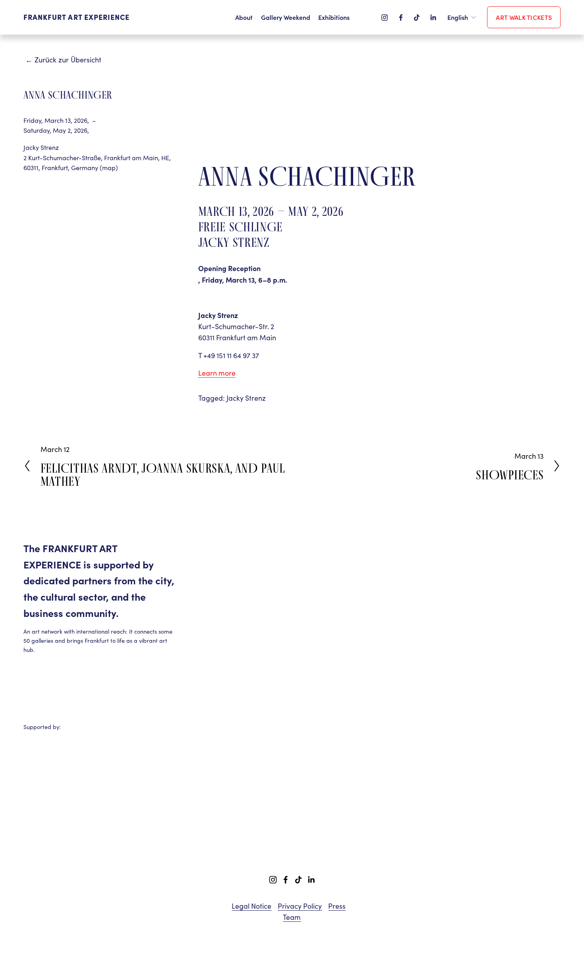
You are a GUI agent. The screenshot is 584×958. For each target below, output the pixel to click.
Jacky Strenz (246, 398)
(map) (109, 167)
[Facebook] (401, 17)
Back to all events (29, 61)
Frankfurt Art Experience (76, 17)
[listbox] (462, 17)
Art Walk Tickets (524, 17)
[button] (243, 118)
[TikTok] (417, 17)
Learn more (217, 373)
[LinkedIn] (433, 17)
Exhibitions (334, 17)
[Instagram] (385, 17)
